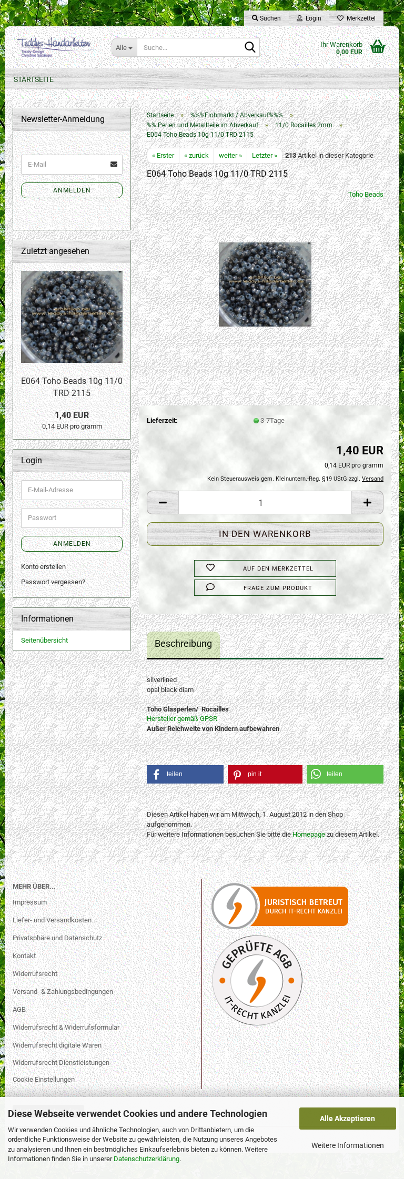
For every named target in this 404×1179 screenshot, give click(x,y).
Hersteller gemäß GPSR (182, 719)
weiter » (230, 155)
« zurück (196, 155)
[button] (162, 502)
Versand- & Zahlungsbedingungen (63, 991)
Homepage (308, 834)
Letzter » (264, 155)
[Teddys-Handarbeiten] (54, 47)
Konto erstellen (43, 567)
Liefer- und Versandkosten (52, 920)
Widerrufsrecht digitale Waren (57, 1045)
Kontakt (24, 956)
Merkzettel (360, 18)
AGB (19, 1009)
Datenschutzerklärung (146, 1159)
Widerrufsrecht (35, 974)
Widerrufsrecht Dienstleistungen (61, 1062)
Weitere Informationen (347, 1145)
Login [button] (311, 18)
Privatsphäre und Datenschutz (57, 938)
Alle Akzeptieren (347, 1118)
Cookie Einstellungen (44, 1079)
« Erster (163, 155)
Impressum (30, 902)
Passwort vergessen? (53, 582)
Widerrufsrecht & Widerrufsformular (66, 1027)
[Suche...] (250, 47)
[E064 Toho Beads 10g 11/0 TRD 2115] (265, 268)
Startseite (34, 79)
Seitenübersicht (44, 640)
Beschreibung (183, 643)
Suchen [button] (269, 18)
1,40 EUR (72, 415)
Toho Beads (365, 194)
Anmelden (72, 190)
